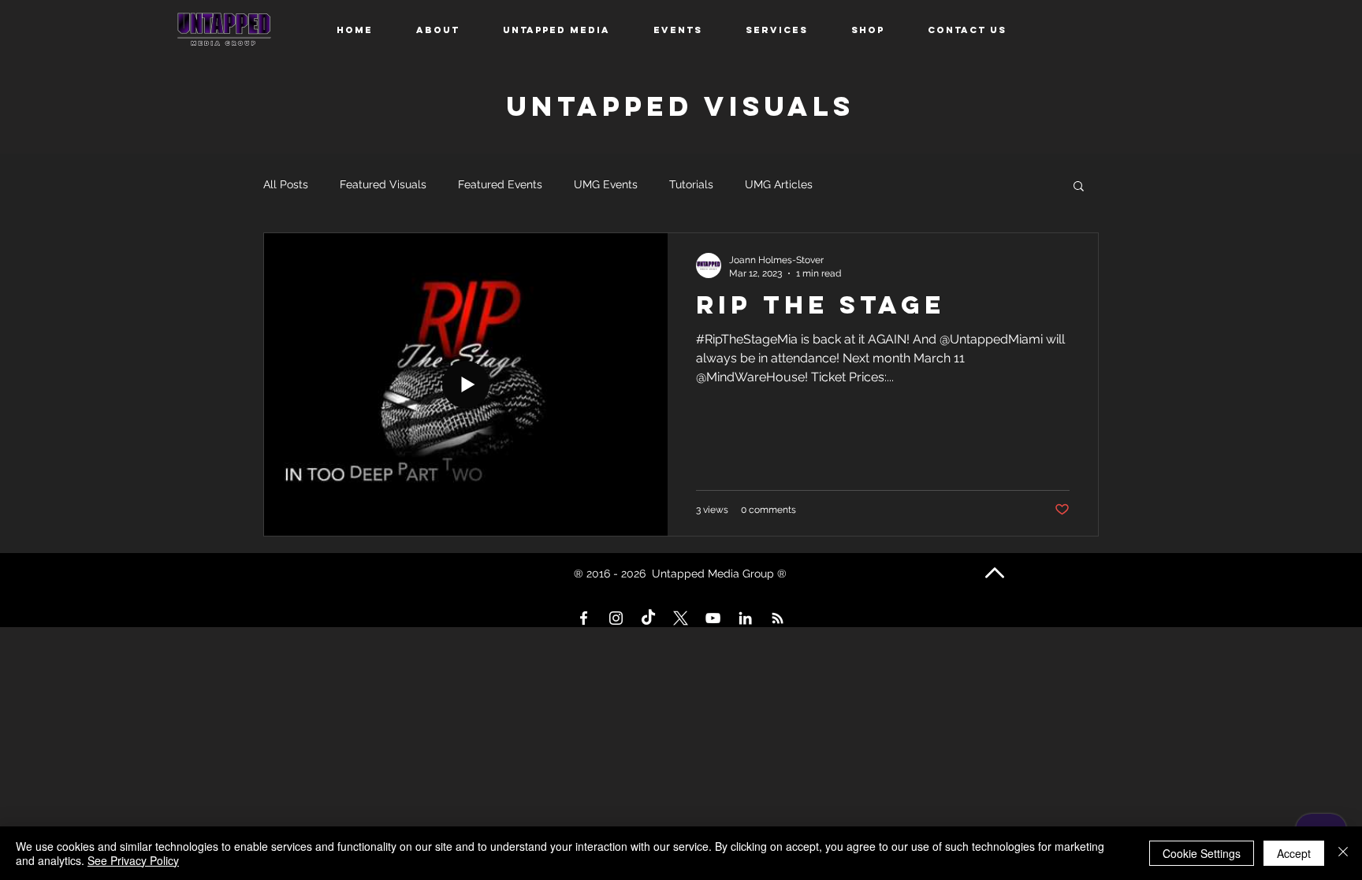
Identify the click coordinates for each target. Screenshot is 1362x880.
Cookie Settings (1202, 853)
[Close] (1343, 853)
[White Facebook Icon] (584, 618)
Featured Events (500, 184)
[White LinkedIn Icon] (745, 618)
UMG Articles (779, 184)
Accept (1294, 853)
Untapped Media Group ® (721, 573)
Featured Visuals (383, 184)
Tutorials (691, 184)
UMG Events (606, 184)
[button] (1078, 187)
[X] (681, 618)
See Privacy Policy (133, 860)
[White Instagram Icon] (616, 618)
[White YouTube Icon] (713, 618)
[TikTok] (648, 618)
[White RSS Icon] (777, 618)
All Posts (285, 184)
